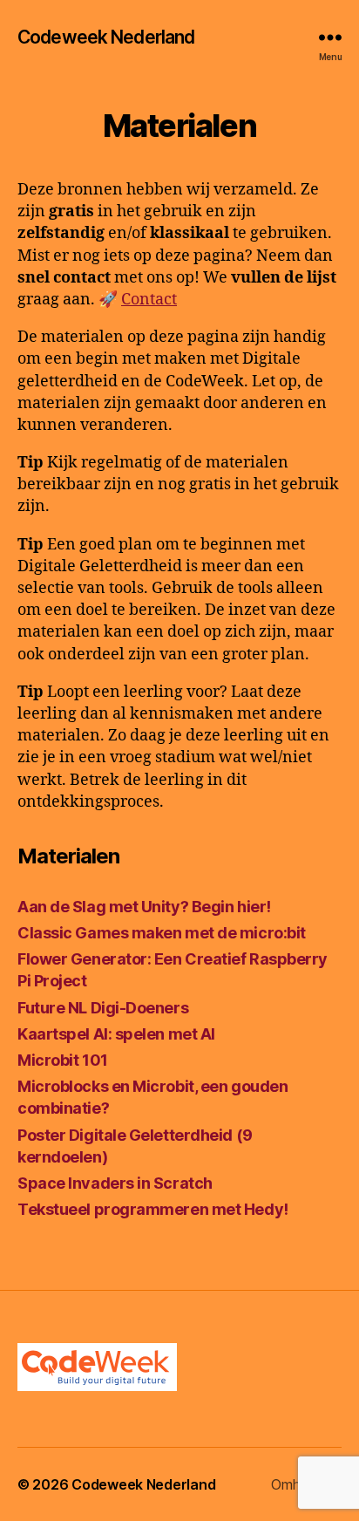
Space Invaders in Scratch (115, 1183)
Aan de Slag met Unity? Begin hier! (144, 906)
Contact (149, 300)
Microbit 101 (62, 1060)
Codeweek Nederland (105, 37)
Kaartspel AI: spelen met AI (116, 1034)
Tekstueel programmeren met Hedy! (152, 1209)
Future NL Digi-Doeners (102, 1008)
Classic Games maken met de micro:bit (161, 933)
